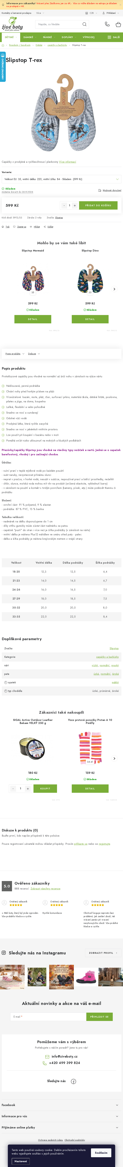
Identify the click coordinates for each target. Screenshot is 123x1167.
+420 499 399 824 (108, 24)
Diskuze (32, 353)
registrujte (104, 844)
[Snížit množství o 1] (64, 205)
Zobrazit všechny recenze (45, 888)
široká (115, 674)
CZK (91, 13)
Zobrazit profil (101, 953)
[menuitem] (11, 37)
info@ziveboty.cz (65, 1056)
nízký (95, 665)
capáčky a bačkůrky (107, 657)
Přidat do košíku (98, 205)
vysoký (115, 665)
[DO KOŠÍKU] (45, 788)
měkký (115, 682)
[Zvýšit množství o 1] (75, 205)
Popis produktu (13, 353)
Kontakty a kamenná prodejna (16, 13)
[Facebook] (73, 1081)
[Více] (114, 37)
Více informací (67, 162)
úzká (96, 674)
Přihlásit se (99, 1016)
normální (105, 665)
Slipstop (59, 217)
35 (33, 292)
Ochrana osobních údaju (50, 1140)
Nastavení (21, 1161)
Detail (32, 319)
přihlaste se (80, 844)
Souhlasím (101, 1153)
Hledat (84, 24)
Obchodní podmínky (75, 1140)
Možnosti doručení (112, 190)
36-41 (90, 761)
